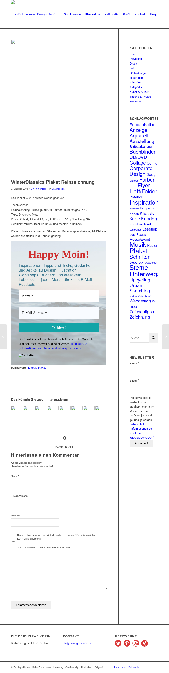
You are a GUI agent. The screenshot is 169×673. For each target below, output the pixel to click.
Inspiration (144, 201)
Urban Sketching (140, 288)
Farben (147, 179)
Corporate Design (141, 170)
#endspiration (143, 124)
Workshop (136, 101)
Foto (132, 68)
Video (133, 296)
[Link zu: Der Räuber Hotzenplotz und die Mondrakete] (53, 411)
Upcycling (140, 279)
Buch (133, 54)
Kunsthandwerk (141, 224)
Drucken (134, 180)
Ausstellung (142, 141)
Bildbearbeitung (141, 146)
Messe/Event (140, 239)
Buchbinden (143, 151)
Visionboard (145, 296)
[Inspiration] (165, 336)
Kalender (134, 208)
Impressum (120, 667)
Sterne (139, 267)
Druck (133, 63)
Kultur (135, 218)
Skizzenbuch (150, 262)
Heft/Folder (143, 191)
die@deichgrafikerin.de (77, 643)
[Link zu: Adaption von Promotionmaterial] (16, 411)
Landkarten (135, 229)
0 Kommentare (38, 188)
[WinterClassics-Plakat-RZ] (59, 108)
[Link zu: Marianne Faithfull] (89, 411)
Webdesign (140, 301)
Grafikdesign (58, 188)
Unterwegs (145, 273)
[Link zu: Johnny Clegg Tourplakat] (65, 411)
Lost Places (138, 234)
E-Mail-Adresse (20, 495)
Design (152, 174)
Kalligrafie (136, 87)
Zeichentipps (142, 311)
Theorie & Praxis (140, 96)
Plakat (42, 367)
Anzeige (138, 129)
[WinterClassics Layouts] (3, 336)
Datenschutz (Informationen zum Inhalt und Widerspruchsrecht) (53, 345)
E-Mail (134, 380)
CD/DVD (138, 157)
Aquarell (139, 135)
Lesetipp (149, 229)
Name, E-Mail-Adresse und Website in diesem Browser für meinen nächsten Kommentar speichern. (57, 536)
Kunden (149, 218)
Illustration (136, 77)
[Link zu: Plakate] (101, 410)
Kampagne (147, 208)
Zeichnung (140, 316)
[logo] (33, 14)
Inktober (136, 196)
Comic (152, 163)
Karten (134, 214)
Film (133, 186)
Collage (138, 162)
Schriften (140, 256)
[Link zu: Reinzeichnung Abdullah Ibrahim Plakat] (77, 411)
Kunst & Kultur (139, 92)
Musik (138, 244)
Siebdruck (136, 262)
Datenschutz (135, 667)
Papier (152, 245)
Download (136, 58)
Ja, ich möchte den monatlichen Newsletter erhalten (43, 547)
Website (15, 515)
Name (15, 476)
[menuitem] (72, 14)
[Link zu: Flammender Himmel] (29, 411)
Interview (135, 82)
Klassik (32, 367)
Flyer (144, 185)
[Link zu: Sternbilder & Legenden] (40, 411)
